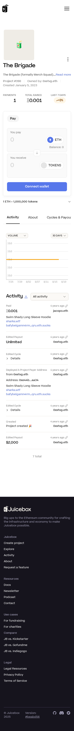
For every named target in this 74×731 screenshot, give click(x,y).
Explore (9, 549)
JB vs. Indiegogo (15, 651)
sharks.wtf (13, 321)
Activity (9, 555)
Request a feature (16, 567)
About (8, 561)
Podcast (9, 597)
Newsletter (11, 591)
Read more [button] (63, 75)
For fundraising (14, 621)
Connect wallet (37, 186)
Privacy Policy (13, 675)
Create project (14, 543)
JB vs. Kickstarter (16, 639)
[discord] (61, 715)
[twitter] (68, 715)
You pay (15, 132)
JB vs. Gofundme (15, 645)
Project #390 (12, 81)
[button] (66, 8)
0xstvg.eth (50, 81)
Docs (7, 585)
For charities (12, 627)
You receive (18, 158)
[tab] (13, 219)
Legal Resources (15, 669)
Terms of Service (15, 681)
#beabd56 (32, 717)
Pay (13, 118)
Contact (9, 603)
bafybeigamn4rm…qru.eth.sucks (28, 326)
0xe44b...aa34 (29, 380)
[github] (54, 715)
